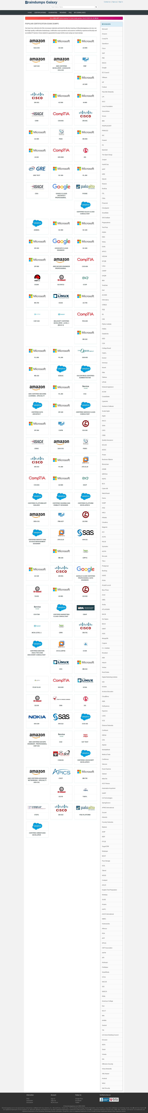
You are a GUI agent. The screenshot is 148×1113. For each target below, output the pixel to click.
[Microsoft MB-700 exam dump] (85, 771)
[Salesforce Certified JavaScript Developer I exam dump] (85, 753)
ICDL (103, 865)
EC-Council (105, 72)
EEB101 (60, 375)
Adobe (104, 232)
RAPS (104, 479)
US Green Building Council (110, 1035)
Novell (104, 367)
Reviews (63, 12)
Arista (104, 580)
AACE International (108, 914)
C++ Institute (106, 648)
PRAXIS (104, 817)
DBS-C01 (37, 521)
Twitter (77, 1102)
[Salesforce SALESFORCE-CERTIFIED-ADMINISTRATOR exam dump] (85, 369)
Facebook (78, 1100)
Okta (103, 372)
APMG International (108, 807)
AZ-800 (60, 485)
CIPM (60, 632)
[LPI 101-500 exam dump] (85, 514)
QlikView (104, 474)
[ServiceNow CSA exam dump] (85, 387)
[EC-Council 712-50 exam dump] (37, 589)
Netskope (105, 851)
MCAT (104, 856)
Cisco (104, 48)
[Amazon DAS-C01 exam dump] (61, 441)
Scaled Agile (106, 411)
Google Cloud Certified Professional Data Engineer (85, 578)
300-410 (36, 467)
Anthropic (105, 962)
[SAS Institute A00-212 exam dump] (61, 717)
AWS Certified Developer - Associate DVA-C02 (61, 68)
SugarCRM (105, 846)
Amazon (104, 34)
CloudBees (105, 696)
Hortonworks (106, 924)
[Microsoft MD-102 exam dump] (37, 369)
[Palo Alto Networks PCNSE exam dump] (85, 186)
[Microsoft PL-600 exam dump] (61, 460)
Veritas (104, 667)
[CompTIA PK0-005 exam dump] (85, 314)
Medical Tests (106, 754)
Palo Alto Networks (108, 92)
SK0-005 (60, 687)
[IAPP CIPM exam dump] (61, 625)
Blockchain (105, 464)
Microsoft (104, 29)
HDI (103, 682)
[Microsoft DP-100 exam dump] (61, 405)
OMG (103, 599)
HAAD (104, 575)
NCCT (104, 1011)
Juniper (104, 159)
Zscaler (104, 812)
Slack (103, 1049)
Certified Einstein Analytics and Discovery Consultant (37, 653)
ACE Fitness (106, 783)
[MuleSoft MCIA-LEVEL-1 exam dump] (37, 625)
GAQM (104, 275)
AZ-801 (60, 596)
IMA (103, 1015)
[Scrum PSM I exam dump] (61, 132)
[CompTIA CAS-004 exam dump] (85, 259)
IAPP (103, 169)
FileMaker (105, 967)
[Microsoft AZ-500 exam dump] (61, 95)
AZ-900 (85, 48)
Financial (105, 203)
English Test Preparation (109, 890)
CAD (60, 742)
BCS (103, 483)
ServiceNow (105, 111)
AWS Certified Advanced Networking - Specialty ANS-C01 (37, 780)
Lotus (103, 266)
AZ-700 (85, 303)
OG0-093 (85, 357)
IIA (103, 314)
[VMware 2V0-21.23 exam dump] (61, 532)
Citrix (103, 198)
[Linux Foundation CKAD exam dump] (61, 296)
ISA (103, 1059)
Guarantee (52, 12)
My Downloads (80, 12)
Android (104, 1078)
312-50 (61, 796)
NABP (104, 503)
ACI (103, 532)
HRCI (103, 512)
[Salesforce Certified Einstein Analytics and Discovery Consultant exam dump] (37, 644)
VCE (103, 720)
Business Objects (107, 459)
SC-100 (85, 230)
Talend (104, 870)
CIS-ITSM (37, 614)
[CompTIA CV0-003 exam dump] (37, 478)
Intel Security (106, 1088)
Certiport (104, 880)
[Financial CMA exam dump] (61, 698)
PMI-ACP (61, 521)
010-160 (84, 430)
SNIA (103, 425)
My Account (54, 1102)
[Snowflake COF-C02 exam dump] (37, 314)
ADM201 (36, 230)
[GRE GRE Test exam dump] (37, 168)
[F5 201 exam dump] (85, 150)
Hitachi (104, 662)
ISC (103, 135)
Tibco (103, 561)
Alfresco (104, 928)
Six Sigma (105, 619)
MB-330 (60, 558)
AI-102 (37, 157)
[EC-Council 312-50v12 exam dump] (61, 277)
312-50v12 (60, 284)
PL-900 (36, 357)
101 (85, 705)
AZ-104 (60, 48)
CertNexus (105, 759)
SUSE (104, 899)
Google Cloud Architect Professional (61, 195)
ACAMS (104, 295)
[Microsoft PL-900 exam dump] (37, 350)
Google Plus (79, 1098)
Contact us (107, 2)
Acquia (104, 904)
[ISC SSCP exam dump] (85, 478)
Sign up (114, 2)
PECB (104, 541)
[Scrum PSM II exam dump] (85, 441)
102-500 (84, 596)
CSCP (61, 778)
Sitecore (104, 764)
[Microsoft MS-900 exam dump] (85, 132)
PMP (84, 66)
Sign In (53, 1098)
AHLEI (104, 885)
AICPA (104, 551)
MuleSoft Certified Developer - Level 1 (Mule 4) (61, 323)
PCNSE (84, 193)
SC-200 (85, 248)
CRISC (36, 448)
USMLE (104, 304)
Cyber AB (105, 488)
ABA (103, 657)
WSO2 (104, 875)
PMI (103, 58)
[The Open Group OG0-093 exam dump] (85, 350)
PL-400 (60, 394)
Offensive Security (107, 1064)
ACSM (104, 392)
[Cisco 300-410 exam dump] (37, 460)
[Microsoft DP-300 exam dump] (37, 423)
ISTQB (104, 261)
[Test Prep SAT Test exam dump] (85, 735)
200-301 (36, 102)
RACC (104, 421)
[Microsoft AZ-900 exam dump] (85, 41)
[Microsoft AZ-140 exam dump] (37, 569)
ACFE (104, 537)
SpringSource (106, 803)
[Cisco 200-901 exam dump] (61, 569)
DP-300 (36, 430)
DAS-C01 (61, 448)
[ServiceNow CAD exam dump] (61, 735)
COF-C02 (37, 321)
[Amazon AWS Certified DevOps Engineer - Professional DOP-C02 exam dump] (37, 735)
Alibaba (104, 517)
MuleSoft (104, 150)
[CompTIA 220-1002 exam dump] (61, 150)
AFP (103, 938)
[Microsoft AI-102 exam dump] (37, 150)
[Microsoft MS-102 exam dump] (85, 332)
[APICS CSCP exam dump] (61, 771)
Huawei (104, 140)
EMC (103, 237)
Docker (104, 358)
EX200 (37, 284)
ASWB (104, 469)
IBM (103, 121)
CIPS (103, 430)
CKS (60, 669)
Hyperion (105, 711)
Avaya (104, 454)
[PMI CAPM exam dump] (61, 423)
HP (103, 82)
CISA (36, 193)
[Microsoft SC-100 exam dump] (85, 223)
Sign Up (53, 1100)
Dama (104, 498)
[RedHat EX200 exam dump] (37, 277)
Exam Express (106, 769)
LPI (103, 97)
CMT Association (107, 948)
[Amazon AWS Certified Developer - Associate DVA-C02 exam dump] (61, 59)
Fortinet (104, 87)
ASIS (103, 633)
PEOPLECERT (106, 126)
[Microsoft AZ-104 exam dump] (61, 41)
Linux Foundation (107, 106)
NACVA (104, 982)
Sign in (121, 2)
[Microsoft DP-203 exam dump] (37, 241)
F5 (103, 145)
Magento (104, 527)
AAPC (104, 909)
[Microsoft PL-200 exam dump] (61, 350)
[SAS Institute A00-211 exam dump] (85, 532)
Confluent (105, 730)
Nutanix (104, 184)
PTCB (104, 841)
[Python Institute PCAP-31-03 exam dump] (37, 680)
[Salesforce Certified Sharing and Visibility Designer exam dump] (61, 496)
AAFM (104, 952)
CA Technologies (107, 798)
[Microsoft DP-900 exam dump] (37, 259)
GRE (103, 174)
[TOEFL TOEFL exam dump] (85, 789)
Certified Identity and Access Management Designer (37, 541)
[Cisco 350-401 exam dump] (85, 114)
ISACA (104, 63)
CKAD (61, 303)
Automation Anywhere (108, 788)
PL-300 (85, 175)
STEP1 (36, 815)
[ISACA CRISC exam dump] (37, 441)
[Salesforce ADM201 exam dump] (37, 223)
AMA (103, 701)
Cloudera (105, 522)
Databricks (105, 333)
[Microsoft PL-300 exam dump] (85, 168)
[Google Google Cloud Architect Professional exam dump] (61, 186)
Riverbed (105, 653)
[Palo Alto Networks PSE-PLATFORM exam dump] (85, 808)
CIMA (103, 435)
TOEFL (85, 796)
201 (85, 157)
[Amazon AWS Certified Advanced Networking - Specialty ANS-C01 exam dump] (37, 771)
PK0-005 (85, 321)
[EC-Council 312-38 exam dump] (37, 698)
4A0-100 (36, 723)
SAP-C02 (37, 66)
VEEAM (104, 256)
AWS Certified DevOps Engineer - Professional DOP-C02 (37, 744)
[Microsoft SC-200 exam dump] (85, 241)
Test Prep (105, 227)
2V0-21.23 (61, 539)
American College (107, 1001)
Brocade (104, 556)
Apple (104, 416)
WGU (103, 1083)
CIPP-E (85, 558)
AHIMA (104, 1020)
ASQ (103, 508)
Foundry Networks (107, 822)
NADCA (104, 991)
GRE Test (36, 175)
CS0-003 (60, 120)
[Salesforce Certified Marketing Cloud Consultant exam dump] (61, 607)
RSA (103, 933)
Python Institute (106, 324)
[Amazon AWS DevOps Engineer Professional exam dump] (61, 259)
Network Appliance (107, 387)
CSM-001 (61, 760)
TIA (103, 1030)
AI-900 (85, 102)
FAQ (70, 12)
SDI (103, 986)
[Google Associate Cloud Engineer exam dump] (61, 241)
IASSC (104, 449)
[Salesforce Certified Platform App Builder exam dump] (37, 496)
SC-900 (60, 230)
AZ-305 (85, 84)
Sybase (104, 774)
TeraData (105, 285)
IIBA (103, 280)
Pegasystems (106, 222)
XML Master (105, 1073)
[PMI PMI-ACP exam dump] (61, 514)
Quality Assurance (107, 440)
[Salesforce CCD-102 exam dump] (85, 717)
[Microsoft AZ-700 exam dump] (85, 296)
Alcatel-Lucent (106, 585)
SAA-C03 (37, 48)
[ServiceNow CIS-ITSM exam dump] (37, 607)
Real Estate (105, 672)
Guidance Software (108, 406)
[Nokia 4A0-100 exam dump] (37, 717)
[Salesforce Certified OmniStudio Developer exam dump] (37, 826)
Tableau (104, 377)
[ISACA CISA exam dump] (37, 186)
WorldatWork (106, 749)
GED (103, 338)
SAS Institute (106, 217)
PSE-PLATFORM (84, 815)
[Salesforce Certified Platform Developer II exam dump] (85, 496)
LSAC (104, 716)
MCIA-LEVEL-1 (36, 632)
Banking (104, 570)
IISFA (103, 1044)
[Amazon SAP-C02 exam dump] (37, 59)
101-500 (84, 521)
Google (104, 67)
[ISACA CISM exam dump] (37, 114)
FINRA (104, 329)
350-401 (84, 120)
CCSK (85, 651)
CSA (84, 394)
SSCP (85, 485)
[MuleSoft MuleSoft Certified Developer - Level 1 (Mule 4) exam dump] (61, 314)
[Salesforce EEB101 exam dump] (61, 369)
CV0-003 (36, 485)
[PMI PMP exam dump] (85, 59)
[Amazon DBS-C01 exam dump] (37, 514)
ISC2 (103, 101)
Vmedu (104, 1054)
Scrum (104, 116)
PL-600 (60, 467)
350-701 (84, 632)
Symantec (105, 546)
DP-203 (36, 248)
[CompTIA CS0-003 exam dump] (61, 114)
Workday (104, 894)
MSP (103, 836)
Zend (103, 595)
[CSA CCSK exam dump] (85, 644)
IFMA (103, 996)
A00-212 (60, 723)
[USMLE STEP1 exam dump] (37, 808)
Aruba (104, 604)
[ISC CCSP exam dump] (85, 277)
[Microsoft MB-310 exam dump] (85, 662)
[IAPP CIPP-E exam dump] (85, 551)
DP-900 (36, 266)
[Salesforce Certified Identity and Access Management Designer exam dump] (37, 532)
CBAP (85, 614)
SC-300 (60, 175)
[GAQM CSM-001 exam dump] (61, 753)
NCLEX (104, 445)
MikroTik (104, 778)
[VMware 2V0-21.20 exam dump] (85, 460)
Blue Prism (105, 590)
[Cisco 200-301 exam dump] (37, 95)
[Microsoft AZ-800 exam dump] (61, 478)
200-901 (60, 576)
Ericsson (104, 1040)
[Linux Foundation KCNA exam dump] (85, 680)
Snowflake (105, 213)
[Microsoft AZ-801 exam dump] (61, 589)
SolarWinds (105, 972)
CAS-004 (85, 266)
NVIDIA (104, 687)
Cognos (104, 643)
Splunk (104, 179)
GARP (104, 793)
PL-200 (60, 357)
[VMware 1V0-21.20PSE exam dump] (61, 644)
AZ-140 (36, 576)
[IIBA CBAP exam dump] (85, 607)
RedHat (104, 188)
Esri (103, 1006)
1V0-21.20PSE (60, 651)
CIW (103, 319)
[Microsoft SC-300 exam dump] (61, 168)
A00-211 (85, 539)
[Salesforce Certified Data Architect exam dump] (37, 405)
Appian (104, 745)
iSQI (103, 309)
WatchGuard (106, 493)
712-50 (36, 596)
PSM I (61, 139)
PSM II (85, 448)
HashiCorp (105, 164)
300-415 (60, 815)
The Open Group (107, 154)
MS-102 (85, 339)
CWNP (104, 271)
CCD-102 (85, 723)
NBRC (104, 919)
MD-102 (36, 375)
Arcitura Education (107, 691)
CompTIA (105, 38)
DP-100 (60, 412)
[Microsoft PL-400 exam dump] (61, 387)
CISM (36, 120)
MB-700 (84, 778)
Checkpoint (105, 208)
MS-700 (36, 303)
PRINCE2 (105, 130)
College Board (106, 348)
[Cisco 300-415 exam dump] (61, 808)
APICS (104, 251)
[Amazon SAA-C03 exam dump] (37, 41)
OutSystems (105, 706)
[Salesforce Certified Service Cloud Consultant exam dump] (85, 405)
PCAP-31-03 (37, 687)
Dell (103, 290)
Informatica (105, 300)
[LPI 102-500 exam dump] (85, 589)
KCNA (85, 687)
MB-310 (84, 669)
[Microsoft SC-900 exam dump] (61, 223)
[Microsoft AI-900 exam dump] (85, 95)
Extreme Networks (107, 725)
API (103, 957)
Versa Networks (107, 1069)
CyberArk (105, 401)
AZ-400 (36, 139)
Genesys (104, 362)
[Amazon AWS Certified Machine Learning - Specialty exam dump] (37, 387)
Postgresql (105, 566)
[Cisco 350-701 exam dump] (85, 625)
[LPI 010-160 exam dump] (85, 423)
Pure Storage (106, 861)
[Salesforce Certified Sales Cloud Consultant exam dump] (85, 205)
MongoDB (105, 638)
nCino (104, 977)
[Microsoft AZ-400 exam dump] (37, 132)
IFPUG (104, 943)
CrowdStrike (106, 396)
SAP (103, 53)
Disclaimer (29, 1102)
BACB (104, 614)
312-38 (36, 705)
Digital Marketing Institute (109, 677)
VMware (104, 77)
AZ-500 (60, 102)
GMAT (104, 628)
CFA (103, 740)
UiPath (104, 382)
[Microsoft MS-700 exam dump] (37, 296)
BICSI (104, 624)
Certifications (40, 12)
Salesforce (105, 43)
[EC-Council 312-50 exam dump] (61, 789)
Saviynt (104, 1025)
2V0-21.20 (85, 467)
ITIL (103, 193)
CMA (60, 705)
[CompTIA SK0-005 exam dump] (61, 680)
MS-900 (85, 139)
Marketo (104, 827)
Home (30, 12)
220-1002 (61, 157)
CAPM (61, 430)
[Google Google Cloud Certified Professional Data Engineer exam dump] (85, 569)
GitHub (104, 735)
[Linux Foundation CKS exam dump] (61, 662)
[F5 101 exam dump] (85, 698)
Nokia (104, 242)
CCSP (85, 284)
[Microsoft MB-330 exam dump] (61, 551)
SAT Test (85, 742)
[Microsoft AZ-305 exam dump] (85, 77)
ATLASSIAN (106, 609)
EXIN (103, 246)
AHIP (103, 832)
